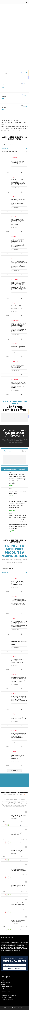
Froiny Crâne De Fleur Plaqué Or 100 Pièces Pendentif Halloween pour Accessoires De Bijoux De (19, 756)
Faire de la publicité (6, 986)
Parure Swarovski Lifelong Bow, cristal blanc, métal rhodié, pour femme (17, 307)
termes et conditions (7, 997)
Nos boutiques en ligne (7, 989)
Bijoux (10, 472)
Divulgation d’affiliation (7, 999)
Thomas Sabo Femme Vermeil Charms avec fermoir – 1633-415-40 (17, 661)
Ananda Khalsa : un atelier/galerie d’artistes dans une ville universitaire (18, 869)
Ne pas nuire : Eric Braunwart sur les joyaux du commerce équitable (19, 817)
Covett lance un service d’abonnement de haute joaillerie (18, 852)
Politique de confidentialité (8, 995)
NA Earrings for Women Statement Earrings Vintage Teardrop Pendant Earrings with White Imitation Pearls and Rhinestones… (19, 222)
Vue (3, 76)
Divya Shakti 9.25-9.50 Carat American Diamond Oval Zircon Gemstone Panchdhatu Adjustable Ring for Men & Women (19, 202)
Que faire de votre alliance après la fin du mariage (18, 903)
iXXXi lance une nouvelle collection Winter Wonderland (18, 922)
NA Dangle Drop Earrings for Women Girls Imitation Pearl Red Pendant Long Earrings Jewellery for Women (18, 679)
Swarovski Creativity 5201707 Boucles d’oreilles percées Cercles (19, 643)
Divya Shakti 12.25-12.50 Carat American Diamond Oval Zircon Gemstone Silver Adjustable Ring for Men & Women (18, 162)
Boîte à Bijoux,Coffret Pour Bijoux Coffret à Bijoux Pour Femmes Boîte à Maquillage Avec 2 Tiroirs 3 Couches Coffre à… (17, 479)
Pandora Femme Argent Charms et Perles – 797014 (18, 717)
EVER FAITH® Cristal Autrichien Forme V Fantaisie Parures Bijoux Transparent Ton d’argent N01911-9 (18, 365)
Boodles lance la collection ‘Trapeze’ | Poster (18, 886)
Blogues (3, 984)
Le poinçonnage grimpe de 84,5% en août (18, 833)
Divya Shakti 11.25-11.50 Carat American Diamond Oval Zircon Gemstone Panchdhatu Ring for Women (19, 736)
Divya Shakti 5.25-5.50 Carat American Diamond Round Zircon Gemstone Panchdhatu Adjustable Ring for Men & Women (19, 699)
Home (2, 980)
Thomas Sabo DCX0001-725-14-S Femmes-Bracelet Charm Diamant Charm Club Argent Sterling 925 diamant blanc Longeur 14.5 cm (19, 602)
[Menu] (2, 2)
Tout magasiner (5, 982)
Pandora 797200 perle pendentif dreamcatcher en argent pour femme (19, 583)
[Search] (26, 2)
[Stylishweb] (26, 812)
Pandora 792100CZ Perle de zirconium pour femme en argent (18, 348)
